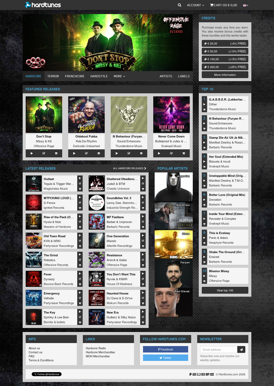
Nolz (58, 222)
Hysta (48, 222)
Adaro (224, 237)
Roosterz (241, 142)
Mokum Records (118, 303)
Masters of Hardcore (57, 226)
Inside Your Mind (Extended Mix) (232, 214)
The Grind (51, 255)
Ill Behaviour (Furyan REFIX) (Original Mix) (239, 118)
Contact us (35, 352)
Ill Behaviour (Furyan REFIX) (133, 136)
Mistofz (111, 241)
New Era (113, 312)
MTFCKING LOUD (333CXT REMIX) (68, 198)
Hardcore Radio (96, 348)
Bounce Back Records (58, 284)
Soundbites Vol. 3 (119, 198)
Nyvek (111, 279)
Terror (53, 76)
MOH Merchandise (98, 356)
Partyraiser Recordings (59, 245)
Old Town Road (54, 236)
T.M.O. (239, 180)
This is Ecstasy (219, 233)
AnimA (111, 260)
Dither (213, 104)
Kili (50, 141)
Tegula (48, 183)
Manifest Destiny (220, 142)
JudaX (111, 183)
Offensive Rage (44, 146)
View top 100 (225, 290)
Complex (230, 218)
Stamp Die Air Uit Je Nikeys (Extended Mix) (239, 137)
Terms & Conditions (41, 360)
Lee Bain (63, 317)
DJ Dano (112, 298)
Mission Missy (219, 271)
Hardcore (34, 76)
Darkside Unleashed (86, 146)
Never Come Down (171, 136)
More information (225, 75)
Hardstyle (99, 76)
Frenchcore (75, 76)
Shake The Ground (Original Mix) (232, 252)
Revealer (215, 218)
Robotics (49, 260)
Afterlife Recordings (119, 245)
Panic (212, 237)
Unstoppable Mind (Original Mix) (232, 175)
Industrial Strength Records (124, 207)
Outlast (49, 179)
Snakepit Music (171, 146)
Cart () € (225, 5)
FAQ (31, 356)
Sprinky (49, 317)
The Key (49, 312)
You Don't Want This (121, 274)
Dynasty (49, 279)
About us (34, 348)
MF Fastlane (115, 217)
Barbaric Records (118, 226)
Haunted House (117, 293)
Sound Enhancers (129, 141)
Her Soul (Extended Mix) (226, 156)
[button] (179, 5)
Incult (226, 161)
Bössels (214, 161)
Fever (48, 274)
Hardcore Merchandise (100, 352)
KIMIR (123, 279)
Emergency (52, 293)
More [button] (118, 76)
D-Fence (49, 203)
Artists (166, 76)
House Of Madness (119, 284)
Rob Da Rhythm (86, 141)
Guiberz (112, 317)
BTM (122, 183)
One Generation (118, 236)
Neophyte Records (221, 242)
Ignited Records (54, 207)
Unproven (125, 222)
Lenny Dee (114, 203)
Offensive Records (56, 265)
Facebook (166, 349)
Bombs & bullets (54, 322)
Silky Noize (128, 317)
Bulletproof (162, 141)
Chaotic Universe (118, 188)
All (128, 168)
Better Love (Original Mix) (227, 194)
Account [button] (194, 5)
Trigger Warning (66, 183)
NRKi (57, 241)
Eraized (214, 257)
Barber (111, 222)
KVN (47, 241)
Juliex (176, 141)
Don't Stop (43, 136)
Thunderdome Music (128, 146)
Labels (184, 76)
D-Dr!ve (127, 298)
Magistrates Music (56, 188)
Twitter (167, 358)
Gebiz (123, 260)
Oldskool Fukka (86, 136)
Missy (40, 141)
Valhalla (49, 298)
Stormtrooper (131, 203)
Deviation (215, 199)
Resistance (114, 255)
